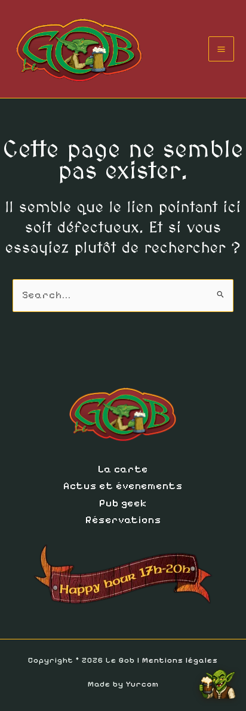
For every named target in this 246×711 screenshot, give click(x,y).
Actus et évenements (123, 486)
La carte (123, 469)
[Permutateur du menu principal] (221, 49)
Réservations (123, 520)
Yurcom (142, 684)
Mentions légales (180, 660)
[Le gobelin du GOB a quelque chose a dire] (217, 679)
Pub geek (123, 503)
